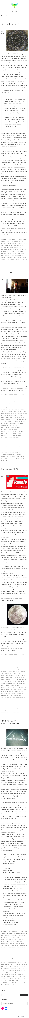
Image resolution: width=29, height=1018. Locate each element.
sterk (18, 441)
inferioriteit (17, 405)
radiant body (13, 966)
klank (3, 251)
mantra (3, 253)
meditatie (4, 691)
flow (16, 943)
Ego (23, 400)
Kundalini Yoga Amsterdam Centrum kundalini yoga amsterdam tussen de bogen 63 (14, 411)
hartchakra (4, 947)
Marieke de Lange (11, 433)
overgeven (12, 693)
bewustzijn (8, 935)
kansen (17, 947)
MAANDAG (8, 854)
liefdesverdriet (18, 958)
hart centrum (14, 945)
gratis (3, 669)
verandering (9, 972)
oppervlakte (5, 693)
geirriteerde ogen (12, 667)
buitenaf (22, 398)
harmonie (10, 247)
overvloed (24, 964)
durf (17, 941)
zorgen (3, 712)
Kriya (8, 671)
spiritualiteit (19, 968)
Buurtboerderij (13, 937)
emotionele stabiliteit (20, 665)
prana (18, 439)
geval (3, 945)
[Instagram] (2, 1008)
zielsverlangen (22, 982)
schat (6, 968)
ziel (15, 982)
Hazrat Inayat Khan (16, 249)
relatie (19, 966)
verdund (24, 259)
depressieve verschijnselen (9, 663)
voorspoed (17, 261)
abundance (4, 933)
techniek (18, 259)
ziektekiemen (11, 458)
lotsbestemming (19, 960)
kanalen (3, 407)
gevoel (7, 945)
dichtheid (4, 243)
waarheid (4, 448)
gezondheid (16, 245)
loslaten (20, 431)
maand (23, 251)
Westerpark (11, 448)
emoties (11, 665)
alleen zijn (4, 656)
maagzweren (22, 689)
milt (17, 691)
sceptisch (9, 441)
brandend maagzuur (14, 660)
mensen (19, 433)
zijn (11, 263)
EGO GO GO (6, 273)
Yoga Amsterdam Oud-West (9, 452)
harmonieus (17, 247)
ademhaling (7, 241)
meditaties (9, 253)
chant (20, 937)
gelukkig (21, 943)
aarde (17, 396)
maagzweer (14, 689)
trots (16, 443)
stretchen (24, 441)
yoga (8, 450)
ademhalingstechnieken (16, 933)
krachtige (8, 251)
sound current (5, 259)
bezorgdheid (20, 658)
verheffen (4, 261)
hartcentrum (23, 945)
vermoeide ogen (6, 701)
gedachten (4, 245)
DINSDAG (17, 854)
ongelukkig (8, 964)
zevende (3, 458)
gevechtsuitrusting (7, 405)
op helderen (20, 255)
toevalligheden (11, 970)
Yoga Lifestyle (13, 239)
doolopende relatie (20, 939)
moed (3, 964)
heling (16, 669)
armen (15, 656)
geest (11, 403)
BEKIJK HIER (5, 598)
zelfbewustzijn (6, 456)
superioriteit (10, 443)
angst (10, 656)
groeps (8, 669)
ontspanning (16, 964)
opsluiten (12, 439)
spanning (12, 697)
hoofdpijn (22, 669)
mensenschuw (11, 691)
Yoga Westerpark (11, 710)
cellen (14, 241)
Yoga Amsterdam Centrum (18, 450)
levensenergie (18, 687)
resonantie (16, 257)
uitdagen (21, 443)
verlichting (21, 699)
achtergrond (23, 396)
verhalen (9, 446)
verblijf (3, 446)
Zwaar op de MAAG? (10, 469)
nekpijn (21, 691)
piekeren (3, 695)
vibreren (11, 261)
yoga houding (5, 263)
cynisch (12, 400)
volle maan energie (11, 703)
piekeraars (20, 693)
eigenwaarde (5, 943)
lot (13, 960)
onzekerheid (5, 439)
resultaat (23, 257)
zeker (11, 454)
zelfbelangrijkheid (19, 454)
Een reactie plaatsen (19, 263)
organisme (4, 257)
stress (3, 699)
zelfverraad (15, 456)
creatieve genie (21, 241)
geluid (10, 245)
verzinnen (16, 446)
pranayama (4, 966)
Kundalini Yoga (16, 251)
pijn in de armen (12, 695)
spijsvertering (20, 697)
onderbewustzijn (10, 255)
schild (14, 441)
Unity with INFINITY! (10, 24)
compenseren (5, 400)
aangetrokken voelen (7, 396)
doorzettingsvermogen (8, 941)
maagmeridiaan (5, 689)
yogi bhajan (20, 710)
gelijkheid (17, 403)
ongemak (18, 437)
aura (2, 398)
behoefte (20, 656)
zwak (16, 458)
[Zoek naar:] (14, 995)
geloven (22, 403)
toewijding (19, 970)
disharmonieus (12, 243)
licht (15, 431)
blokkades (4, 660)
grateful (4, 247)
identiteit (12, 947)
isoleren (4, 671)
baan (2, 935)
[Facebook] (6, 1008)
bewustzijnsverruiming (12, 398)
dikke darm (4, 665)
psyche (10, 257)
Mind (24, 962)
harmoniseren (5, 249)
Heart (24, 249)
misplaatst (12, 435)
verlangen (17, 972)
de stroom (18, 400)
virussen (22, 446)
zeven (21, 456)
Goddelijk (23, 245)
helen (12, 669)
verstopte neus (16, 701)
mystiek (21, 253)
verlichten (14, 699)
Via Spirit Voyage (7, 228)
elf (18, 243)
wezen (23, 261)
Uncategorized (13, 394)
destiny (11, 939)
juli (23, 405)
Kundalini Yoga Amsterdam (13, 949)
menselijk (16, 253)
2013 (2, 241)
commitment (4, 939)
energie (7, 403)
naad (2, 255)
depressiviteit (23, 663)
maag (25, 687)
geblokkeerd (23, 243)
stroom (13, 259)
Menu (15, 11)
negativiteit (11, 437)
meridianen (4, 435)
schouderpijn (5, 697)
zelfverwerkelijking (7, 982)
